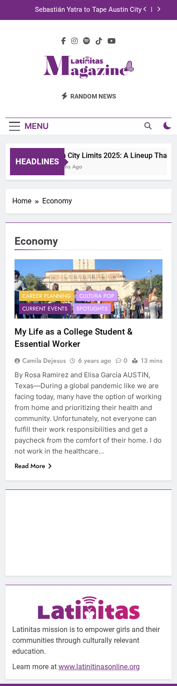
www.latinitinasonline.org (99, 666)
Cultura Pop (96, 296)
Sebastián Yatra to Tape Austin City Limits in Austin (88, 10)
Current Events (45, 309)
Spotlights (92, 309)
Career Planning (46, 296)
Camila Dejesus (44, 360)
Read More (30, 465)
